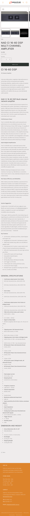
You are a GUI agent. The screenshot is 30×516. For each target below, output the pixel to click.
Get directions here (7, 496)
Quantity (3, 56)
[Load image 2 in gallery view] (15, 33)
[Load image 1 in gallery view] (5, 33)
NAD (2, 39)
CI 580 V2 (20, 206)
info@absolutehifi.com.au (12, 504)
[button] (3, 2)
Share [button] (4, 452)
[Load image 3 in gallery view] (24, 33)
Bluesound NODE (22, 208)
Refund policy (26, 512)
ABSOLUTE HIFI (7, 512)
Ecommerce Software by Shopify (16, 512)
